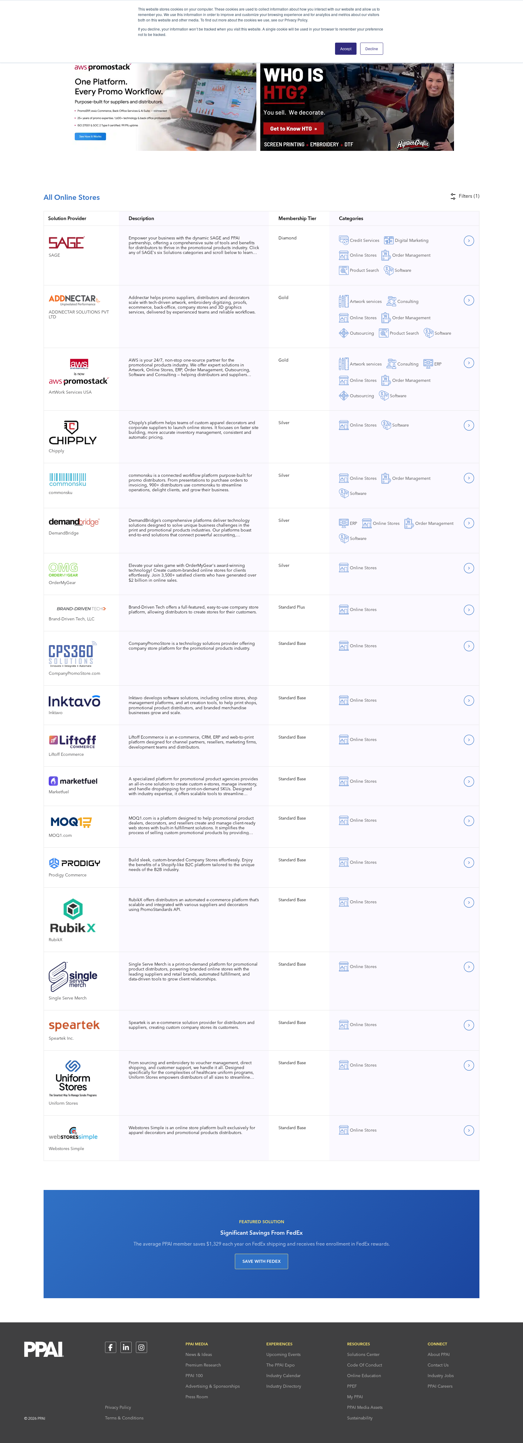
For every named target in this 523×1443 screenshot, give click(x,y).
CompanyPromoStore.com (74, 673)
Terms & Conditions (124, 1418)
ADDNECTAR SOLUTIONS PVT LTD (79, 314)
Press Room (197, 1396)
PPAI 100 (194, 1375)
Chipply (56, 450)
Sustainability (360, 1418)
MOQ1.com (60, 835)
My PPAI (355, 1396)
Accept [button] (345, 48)
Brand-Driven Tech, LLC (71, 618)
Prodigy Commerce (68, 874)
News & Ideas (199, 1354)
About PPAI (439, 1354)
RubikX (55, 939)
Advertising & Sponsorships (213, 1386)
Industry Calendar (283, 1375)
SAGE (54, 255)
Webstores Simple (66, 1148)
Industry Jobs (441, 1375)
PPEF (352, 1386)
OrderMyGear (62, 582)
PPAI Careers (440, 1386)
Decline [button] (371, 48)
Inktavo (56, 712)
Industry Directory (283, 1386)
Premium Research (203, 1365)
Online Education (364, 1375)
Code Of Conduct (364, 1365)
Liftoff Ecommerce (66, 754)
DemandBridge (64, 532)
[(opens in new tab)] (357, 149)
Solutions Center (363, 1354)
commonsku (60, 492)
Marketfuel (59, 791)
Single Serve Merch (68, 997)
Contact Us (438, 1365)
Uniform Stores (63, 1103)
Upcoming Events (283, 1354)
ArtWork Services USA (70, 392)
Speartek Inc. (61, 1038)
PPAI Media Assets (365, 1407)
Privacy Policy (118, 1407)
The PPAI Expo (280, 1365)
